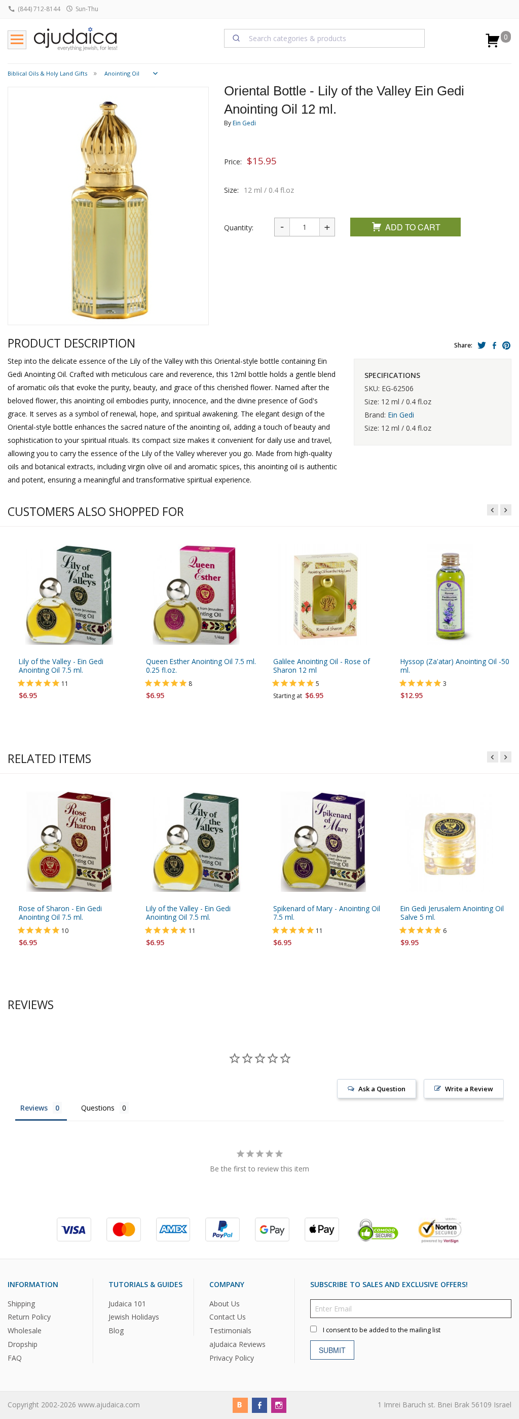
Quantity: (238, 227)
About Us (224, 1303)
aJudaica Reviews (237, 1344)
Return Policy (29, 1317)
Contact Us (227, 1317)
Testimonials (230, 1331)
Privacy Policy (231, 1358)
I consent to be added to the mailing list (381, 1330)
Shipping (21, 1303)
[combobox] (324, 38)
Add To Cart (412, 227)
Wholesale (25, 1331)
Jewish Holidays (133, 1317)
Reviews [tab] (34, 1108)
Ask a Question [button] (381, 1088)
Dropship (23, 1344)
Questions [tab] (98, 1108)
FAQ (15, 1358)
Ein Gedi (244, 123)
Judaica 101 (127, 1303)
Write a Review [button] (469, 1088)
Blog (116, 1331)
